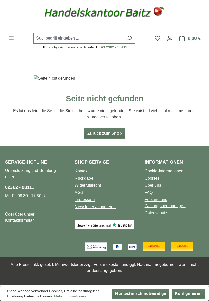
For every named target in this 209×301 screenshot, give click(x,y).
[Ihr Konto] (170, 38)
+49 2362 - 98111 (113, 47)
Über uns (153, 185)
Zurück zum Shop (104, 133)
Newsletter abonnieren (95, 207)
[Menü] (11, 38)
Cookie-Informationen (164, 171)
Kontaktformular (19, 220)
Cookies (152, 178)
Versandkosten (107, 264)
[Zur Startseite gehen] (104, 13)
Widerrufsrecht (88, 185)
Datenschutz (156, 213)
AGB (79, 192)
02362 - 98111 (19, 187)
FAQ (149, 192)
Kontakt (81, 171)
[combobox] (78, 38)
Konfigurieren (188, 293)
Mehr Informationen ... (72, 296)
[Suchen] (129, 38)
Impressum (85, 199)
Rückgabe (84, 178)
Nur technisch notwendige (140, 293)
